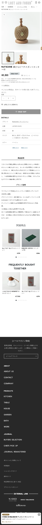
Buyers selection (13, 439)
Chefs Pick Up (11, 445)
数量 (2, 94)
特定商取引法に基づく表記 (12, 482)
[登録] (36, 356)
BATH (6, 420)
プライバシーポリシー (11, 487)
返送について (24, 147)
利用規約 (7, 466)
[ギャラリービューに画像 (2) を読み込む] (21, 58)
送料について (16, 147)
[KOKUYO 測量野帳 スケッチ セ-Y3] (31, 238)
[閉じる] (39, 514)
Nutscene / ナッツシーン (20, 121)
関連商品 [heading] (21, 225)
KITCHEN (8, 396)
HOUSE (7, 408)
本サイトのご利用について (12, 460)
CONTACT (8, 377)
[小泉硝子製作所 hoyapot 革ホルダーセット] (11, 281)
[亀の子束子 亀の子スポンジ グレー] (11, 238)
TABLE (7, 402)
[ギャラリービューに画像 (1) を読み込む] (8, 58)
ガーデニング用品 (22, 7)
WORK (6, 426)
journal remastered (15, 451)
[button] (9, 104)
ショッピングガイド (10, 471)
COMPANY (8, 383)
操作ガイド (7, 476)
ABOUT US (9, 371)
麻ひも (33, 7)
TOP (2, 7)
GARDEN (10, 7)
